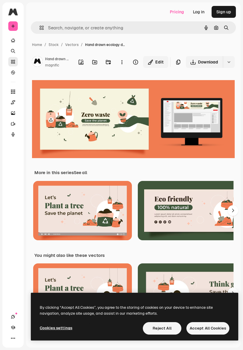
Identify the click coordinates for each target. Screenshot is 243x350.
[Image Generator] (13, 113)
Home (37, 44)
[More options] (122, 62)
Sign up (223, 12)
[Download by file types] (229, 62)
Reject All (162, 328)
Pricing (177, 12)
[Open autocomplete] (39, 28)
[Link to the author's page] (37, 62)
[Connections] (13, 317)
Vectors (72, 44)
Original (70, 86)
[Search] (13, 51)
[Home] (13, 40)
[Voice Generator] (13, 134)
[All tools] (13, 91)
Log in (198, 12)
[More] (13, 338)
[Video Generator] (13, 123)
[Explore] (13, 72)
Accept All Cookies (208, 328)
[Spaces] (13, 102)
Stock (54, 44)
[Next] (233, 210)
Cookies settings (56, 327)
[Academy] (13, 327)
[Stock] (13, 61)
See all (80, 172)
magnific (52, 65)
